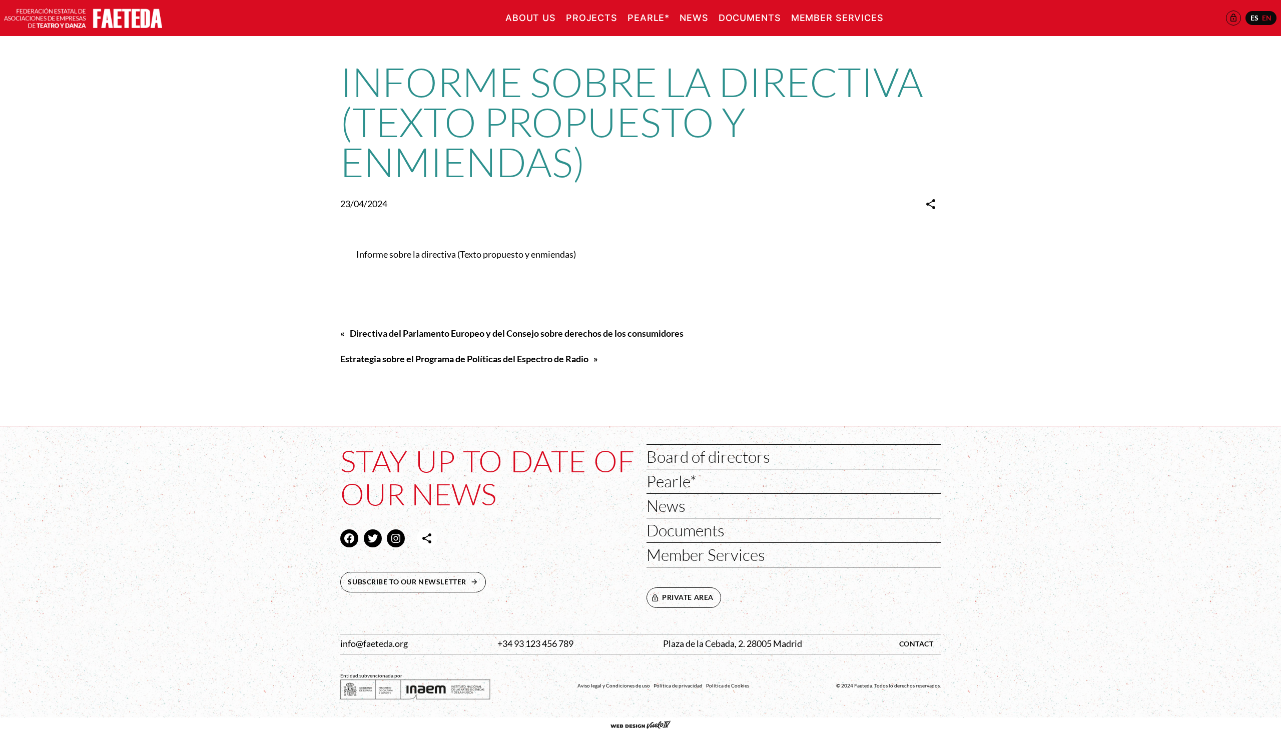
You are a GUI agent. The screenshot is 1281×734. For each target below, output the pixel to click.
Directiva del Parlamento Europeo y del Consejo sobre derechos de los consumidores (517, 333)
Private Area (688, 597)
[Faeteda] (83, 17)
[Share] (931, 204)
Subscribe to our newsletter (417, 581)
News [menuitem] (694, 18)
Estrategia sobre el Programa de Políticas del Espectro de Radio (464, 359)
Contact (916, 643)
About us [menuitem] (530, 18)
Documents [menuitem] (750, 18)
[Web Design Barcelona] (640, 725)
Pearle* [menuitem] (648, 18)
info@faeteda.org (374, 643)
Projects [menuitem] (591, 18)
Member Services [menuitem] (837, 18)
